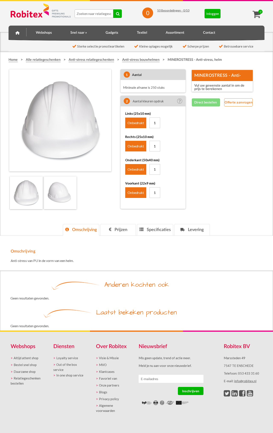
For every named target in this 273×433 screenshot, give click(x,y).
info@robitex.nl (245, 381)
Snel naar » (78, 32)
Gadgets (112, 32)
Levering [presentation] (195, 230)
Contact (209, 32)
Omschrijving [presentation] (84, 230)
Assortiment (175, 32)
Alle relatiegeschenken (43, 59)
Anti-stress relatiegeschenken (91, 59)
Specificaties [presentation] (158, 230)
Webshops (44, 32)
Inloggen (212, 14)
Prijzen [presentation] (120, 230)
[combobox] (94, 13)
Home (17, 32)
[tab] (81, 230)
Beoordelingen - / (173, 10)
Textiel (142, 32)
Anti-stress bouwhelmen (141, 59)
